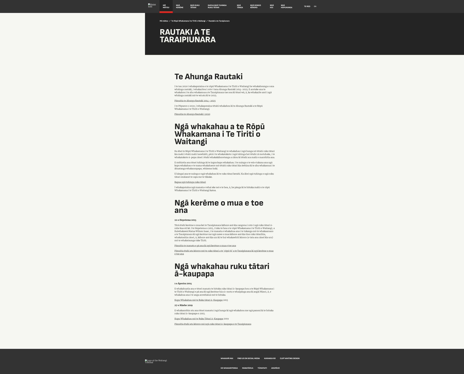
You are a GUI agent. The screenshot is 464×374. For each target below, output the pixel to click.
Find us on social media (248, 358)
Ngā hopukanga (286, 6)
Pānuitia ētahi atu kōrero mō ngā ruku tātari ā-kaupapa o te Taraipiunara (212, 324)
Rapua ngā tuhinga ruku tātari (217, 6)
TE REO (307, 6)
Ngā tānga (240, 6)
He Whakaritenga (229, 368)
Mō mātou (166, 6)
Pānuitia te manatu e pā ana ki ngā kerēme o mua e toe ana (205, 245)
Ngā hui (272, 6)
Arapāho (275, 368)
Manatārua (247, 368)
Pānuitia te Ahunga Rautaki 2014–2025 (195, 100)
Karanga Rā (270, 358)
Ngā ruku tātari (195, 6)
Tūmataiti (262, 368)
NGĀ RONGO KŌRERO (255, 6)
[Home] (152, 6)
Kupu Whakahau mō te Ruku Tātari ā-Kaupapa (198, 318)
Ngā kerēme (179, 6)
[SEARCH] (298, 6)
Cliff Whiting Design (290, 358)
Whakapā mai (227, 358)
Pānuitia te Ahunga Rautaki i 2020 (192, 114)
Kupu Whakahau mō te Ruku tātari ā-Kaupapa (198, 300)
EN (315, 6)
